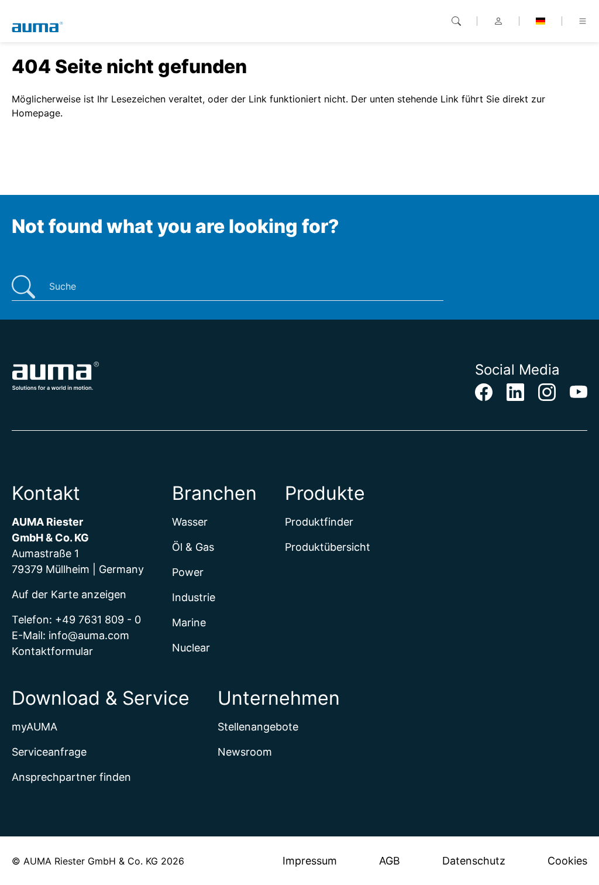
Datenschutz (473, 861)
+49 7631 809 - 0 (98, 619)
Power (188, 572)
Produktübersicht (327, 547)
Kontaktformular (52, 651)
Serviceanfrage (49, 752)
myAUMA (34, 727)
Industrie (193, 597)
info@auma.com (89, 635)
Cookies (567, 861)
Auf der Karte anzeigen (69, 594)
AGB (389, 861)
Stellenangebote (258, 727)
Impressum (310, 861)
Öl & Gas (193, 547)
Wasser (190, 522)
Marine (189, 622)
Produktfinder (319, 522)
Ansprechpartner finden (71, 777)
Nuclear (191, 648)
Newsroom (245, 752)
